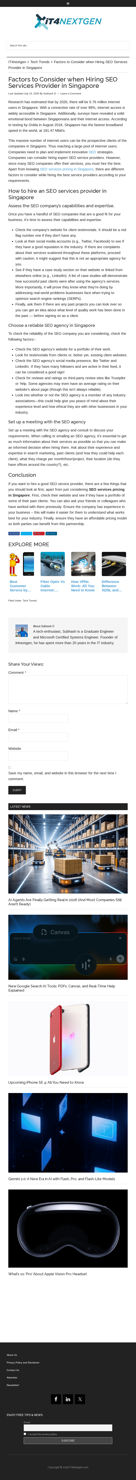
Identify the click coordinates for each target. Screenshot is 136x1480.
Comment (17, 672)
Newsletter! (13, 1385)
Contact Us (13, 1370)
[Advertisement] (68, 1310)
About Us (12, 1355)
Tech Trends (30, 600)
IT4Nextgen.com (79, 1467)
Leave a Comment (70, 93)
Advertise (12, 1377)
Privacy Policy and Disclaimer (23, 1362)
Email (13, 730)
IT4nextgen (68, 22)
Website (14, 748)
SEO (92, 152)
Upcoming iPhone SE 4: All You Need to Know (46, 1082)
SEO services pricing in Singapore (67, 169)
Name (14, 711)
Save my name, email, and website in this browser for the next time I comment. (62, 776)
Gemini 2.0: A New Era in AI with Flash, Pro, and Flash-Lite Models (61, 1179)
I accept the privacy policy (42, 1434)
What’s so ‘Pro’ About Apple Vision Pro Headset (47, 1274)
